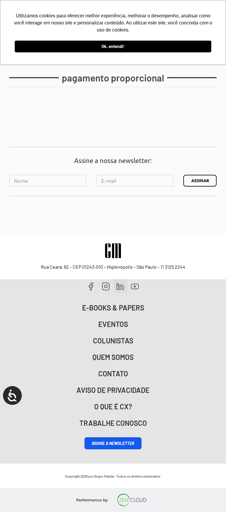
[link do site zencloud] (132, 500)
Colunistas (113, 340)
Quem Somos (113, 357)
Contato (113, 373)
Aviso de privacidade (113, 390)
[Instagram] (106, 286)
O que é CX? (113, 406)
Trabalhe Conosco (113, 423)
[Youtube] (135, 286)
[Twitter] (120, 286)
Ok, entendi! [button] (113, 46)
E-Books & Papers (113, 307)
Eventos (113, 324)
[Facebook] (91, 286)
